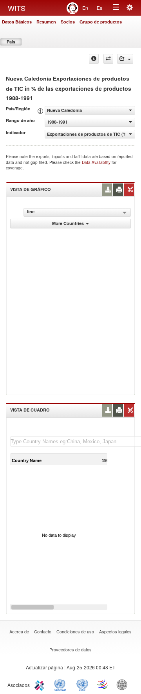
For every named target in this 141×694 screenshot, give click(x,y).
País (11, 42)
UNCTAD (61, 684)
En (85, 7)
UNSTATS (82, 684)
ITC (41, 684)
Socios (68, 22)
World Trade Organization (103, 684)
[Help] (94, 59)
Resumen (46, 22)
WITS (16, 8)
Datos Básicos (17, 22)
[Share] (125, 59)
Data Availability (97, 162)
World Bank (124, 684)
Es (99, 7)
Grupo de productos (101, 22)
